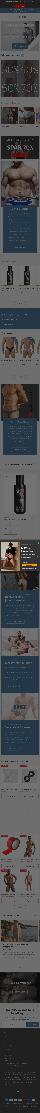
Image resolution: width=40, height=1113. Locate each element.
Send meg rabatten (29, 565)
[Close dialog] (38, 543)
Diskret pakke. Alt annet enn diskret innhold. (29, 568)
